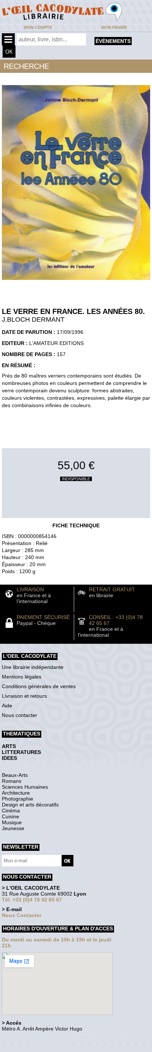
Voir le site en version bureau (41, 1039)
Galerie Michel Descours (35, 1048)
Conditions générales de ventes (39, 686)
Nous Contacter (21, 915)
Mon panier (114, 27)
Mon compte (38, 27)
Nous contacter (19, 715)
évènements (113, 41)
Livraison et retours (24, 696)
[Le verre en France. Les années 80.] (76, 282)
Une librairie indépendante (32, 667)
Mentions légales (21, 677)
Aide (7, 705)
